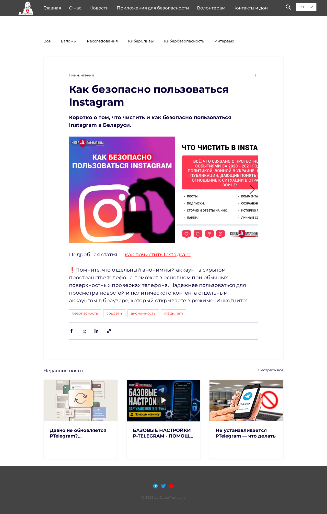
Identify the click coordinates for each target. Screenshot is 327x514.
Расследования (102, 41)
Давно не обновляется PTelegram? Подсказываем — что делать (78, 433)
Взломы (69, 41)
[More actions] (255, 75)
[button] (26, 8)
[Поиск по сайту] (288, 7)
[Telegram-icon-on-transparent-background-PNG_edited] (155, 486)
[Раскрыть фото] (122, 190)
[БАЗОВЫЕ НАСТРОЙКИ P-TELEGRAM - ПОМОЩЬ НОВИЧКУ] (164, 400)
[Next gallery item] (252, 190)
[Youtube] (171, 486)
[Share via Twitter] (83, 331)
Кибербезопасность (184, 41)
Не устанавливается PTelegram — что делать (246, 433)
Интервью (224, 41)
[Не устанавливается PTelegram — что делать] (246, 400)
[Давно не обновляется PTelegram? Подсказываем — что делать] (81, 400)
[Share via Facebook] (71, 331)
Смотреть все (271, 370)
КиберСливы (141, 41)
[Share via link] (109, 331)
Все (47, 41)
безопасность (85, 313)
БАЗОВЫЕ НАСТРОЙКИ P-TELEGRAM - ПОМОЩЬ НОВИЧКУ (163, 433)
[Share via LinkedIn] (96, 331)
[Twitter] (163, 486)
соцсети (114, 313)
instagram (173, 313)
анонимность (143, 313)
